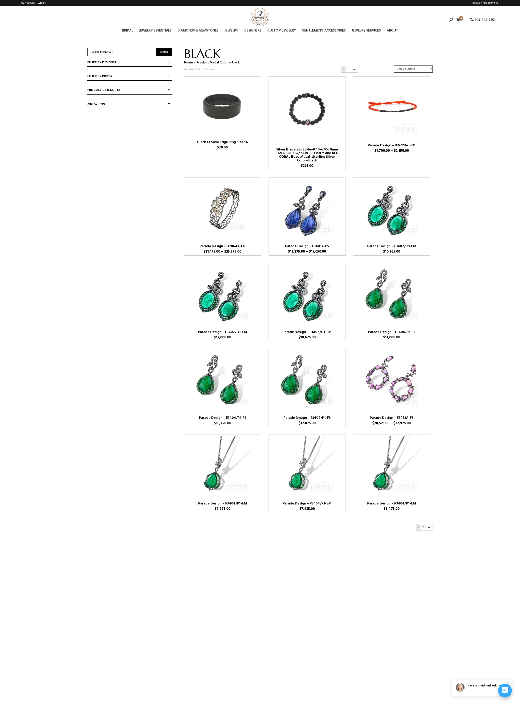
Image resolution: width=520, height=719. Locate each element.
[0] (457, 20)
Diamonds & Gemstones (198, 31)
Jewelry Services (366, 31)
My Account (28, 3)
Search (164, 52)
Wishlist (42, 3)
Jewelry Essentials (155, 31)
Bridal (127, 31)
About (392, 31)
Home (188, 62)
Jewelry (231, 31)
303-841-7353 (485, 20)
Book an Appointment (485, 3)
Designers (252, 31)
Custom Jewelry (281, 31)
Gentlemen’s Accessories (324, 31)
